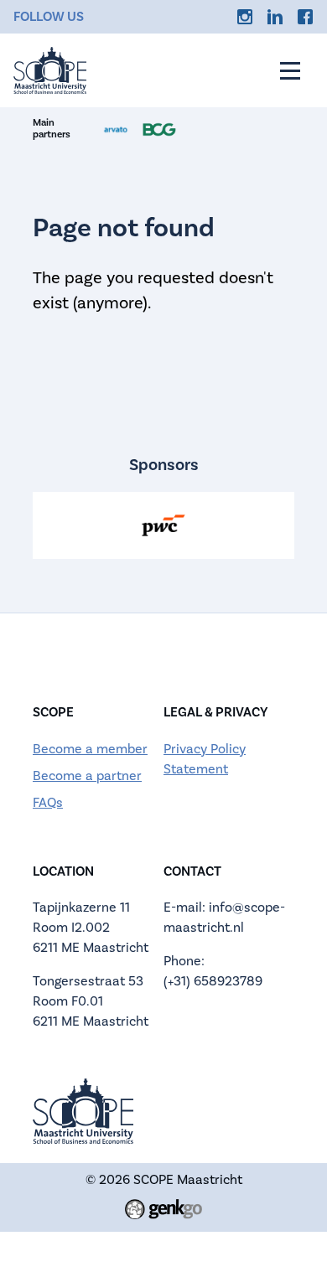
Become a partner (87, 776)
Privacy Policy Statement (205, 759)
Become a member (90, 749)
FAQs (48, 802)
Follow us (48, 16)
